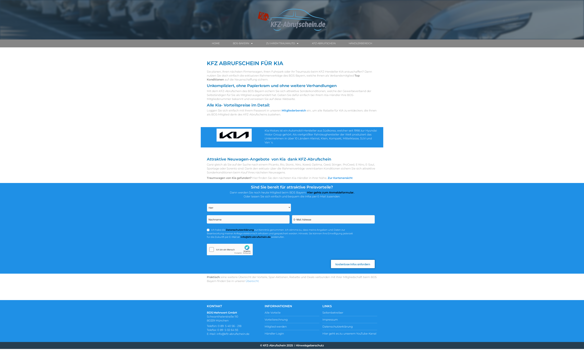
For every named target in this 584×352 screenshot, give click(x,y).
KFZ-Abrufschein (323, 43)
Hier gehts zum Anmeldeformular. (330, 192)
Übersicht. (253, 281)
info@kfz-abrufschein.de (256, 237)
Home (216, 43)
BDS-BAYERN (241, 43)
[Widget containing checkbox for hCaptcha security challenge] (230, 249)
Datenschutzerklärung (240, 229)
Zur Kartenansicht (340, 178)
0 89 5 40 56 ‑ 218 (229, 326)
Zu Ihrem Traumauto (280, 43)
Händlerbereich (360, 43)
